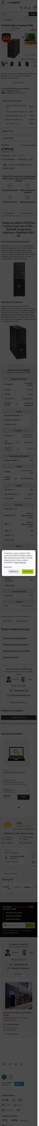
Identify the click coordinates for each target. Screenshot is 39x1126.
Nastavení (8, 567)
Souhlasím (27, 571)
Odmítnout (13, 571)
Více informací (20, 562)
